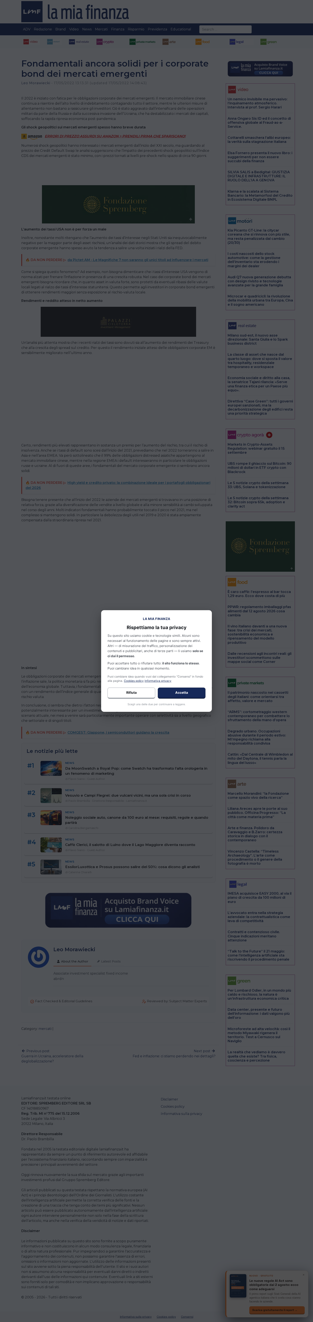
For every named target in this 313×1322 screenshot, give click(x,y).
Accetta (181, 693)
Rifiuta (131, 693)
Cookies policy (134, 680)
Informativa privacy (158, 680)
